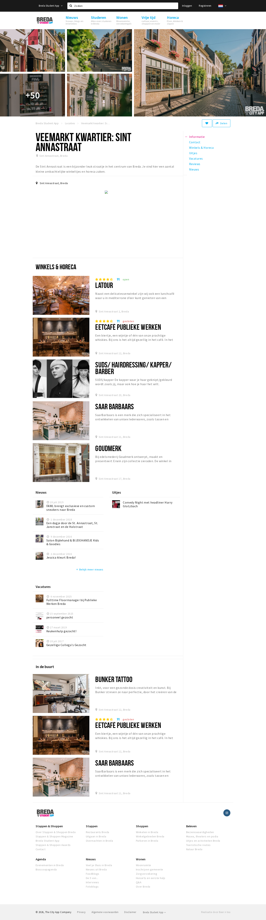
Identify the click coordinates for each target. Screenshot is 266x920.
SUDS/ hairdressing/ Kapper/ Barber (133, 367)
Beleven (191, 826)
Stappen (92, 826)
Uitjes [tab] (193, 153)
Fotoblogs (92, 886)
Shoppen (142, 826)
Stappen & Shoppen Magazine (54, 836)
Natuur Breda (194, 849)
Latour (104, 285)
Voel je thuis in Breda (99, 865)
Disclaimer (130, 912)
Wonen (140, 859)
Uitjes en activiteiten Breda (203, 840)
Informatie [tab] (197, 137)
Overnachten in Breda (99, 840)
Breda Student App (49, 5)
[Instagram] (226, 812)
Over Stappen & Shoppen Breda (56, 832)
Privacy (81, 912)
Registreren (205, 5)
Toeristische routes (198, 845)
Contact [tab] (195, 142)
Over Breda (143, 886)
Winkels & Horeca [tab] (201, 148)
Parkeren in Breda (147, 840)
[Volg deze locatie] (207, 123)
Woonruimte (143, 865)
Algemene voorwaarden (105, 912)
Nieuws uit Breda (96, 869)
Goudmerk (108, 448)
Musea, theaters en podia (202, 836)
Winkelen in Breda (147, 832)
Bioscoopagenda (46, 869)
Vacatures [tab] (196, 158)
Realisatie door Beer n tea (215, 912)
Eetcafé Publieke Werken (128, 327)
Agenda (41, 859)
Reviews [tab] (194, 164)
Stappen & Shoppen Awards (53, 845)
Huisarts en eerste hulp (150, 878)
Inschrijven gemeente (149, 869)
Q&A (138, 882)
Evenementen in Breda (50, 865)
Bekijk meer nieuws (89, 569)
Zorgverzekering (146, 873)
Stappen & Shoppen (49, 826)
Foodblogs (92, 873)
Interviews (92, 882)
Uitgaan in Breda (96, 836)
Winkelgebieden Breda (150, 836)
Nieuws (91, 859)
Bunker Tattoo (113, 679)
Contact (40, 849)
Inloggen (187, 5)
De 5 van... (92, 878)
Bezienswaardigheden (200, 832)
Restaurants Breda (97, 832)
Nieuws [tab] (194, 169)
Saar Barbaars (114, 406)
